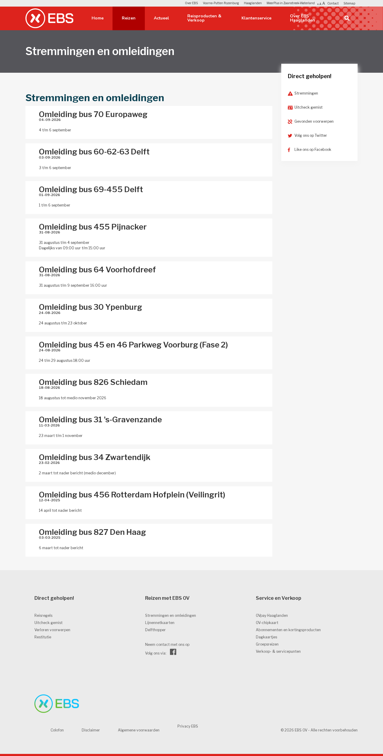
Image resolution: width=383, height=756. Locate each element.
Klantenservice (256, 18)
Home (98, 18)
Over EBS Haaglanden (302, 18)
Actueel (161, 18)
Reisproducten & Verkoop (204, 18)
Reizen (129, 18)
